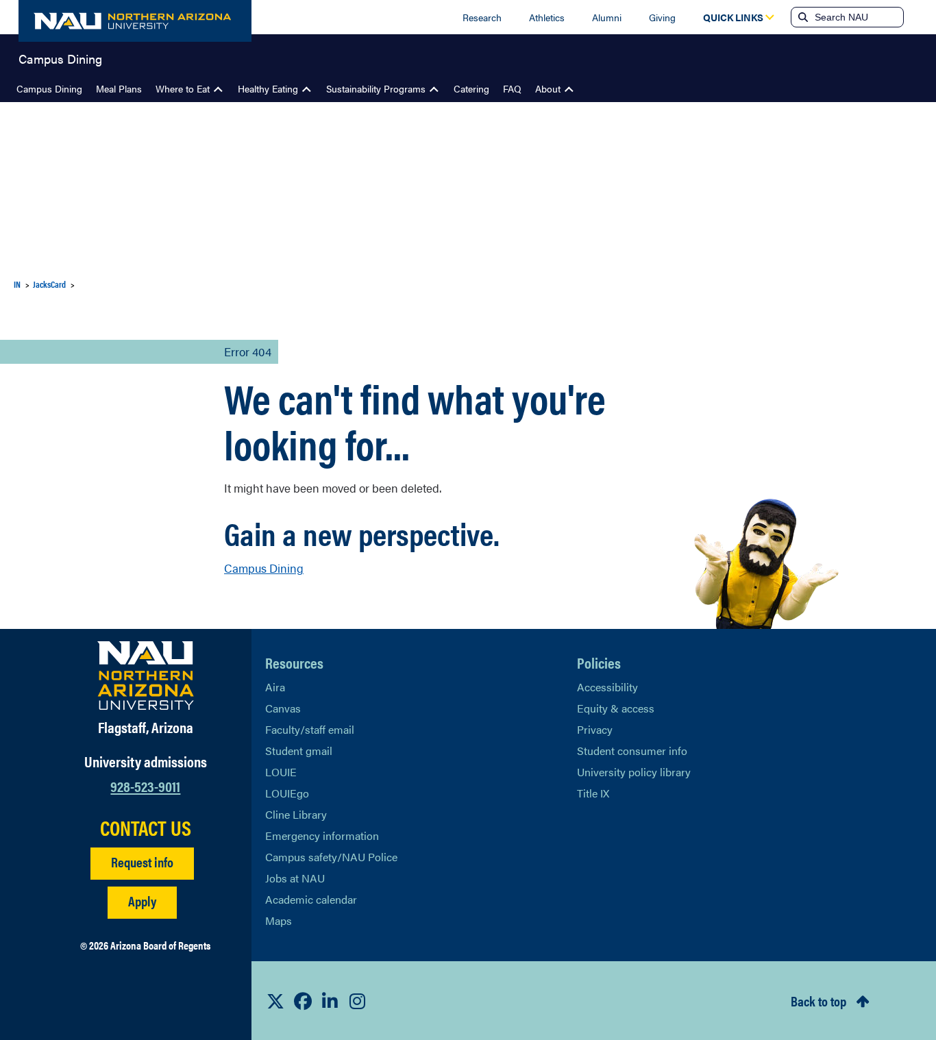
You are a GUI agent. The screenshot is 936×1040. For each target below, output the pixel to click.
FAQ (512, 88)
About (548, 88)
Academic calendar (311, 899)
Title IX (593, 793)
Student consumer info (632, 750)
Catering (471, 88)
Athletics (547, 17)
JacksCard (49, 283)
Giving (662, 17)
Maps (278, 920)
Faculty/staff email (309, 729)
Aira (275, 686)
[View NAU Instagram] (357, 1001)
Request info (142, 861)
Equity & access (615, 708)
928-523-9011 (145, 785)
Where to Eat (183, 88)
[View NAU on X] (275, 1001)
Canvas (283, 708)
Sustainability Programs (376, 88)
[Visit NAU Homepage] (145, 675)
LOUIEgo (287, 793)
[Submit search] (801, 17)
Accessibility (607, 686)
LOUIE (281, 771)
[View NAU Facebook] (303, 1001)
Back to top (818, 1001)
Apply (142, 901)
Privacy (595, 729)
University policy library (634, 771)
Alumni (606, 17)
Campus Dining (60, 57)
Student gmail (298, 750)
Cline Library (296, 814)
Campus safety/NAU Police (331, 856)
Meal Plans (119, 88)
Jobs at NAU (295, 877)
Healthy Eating (268, 88)
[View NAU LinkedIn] (330, 1001)
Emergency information (322, 835)
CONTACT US (145, 827)
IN (17, 283)
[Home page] (135, 21)
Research (482, 17)
